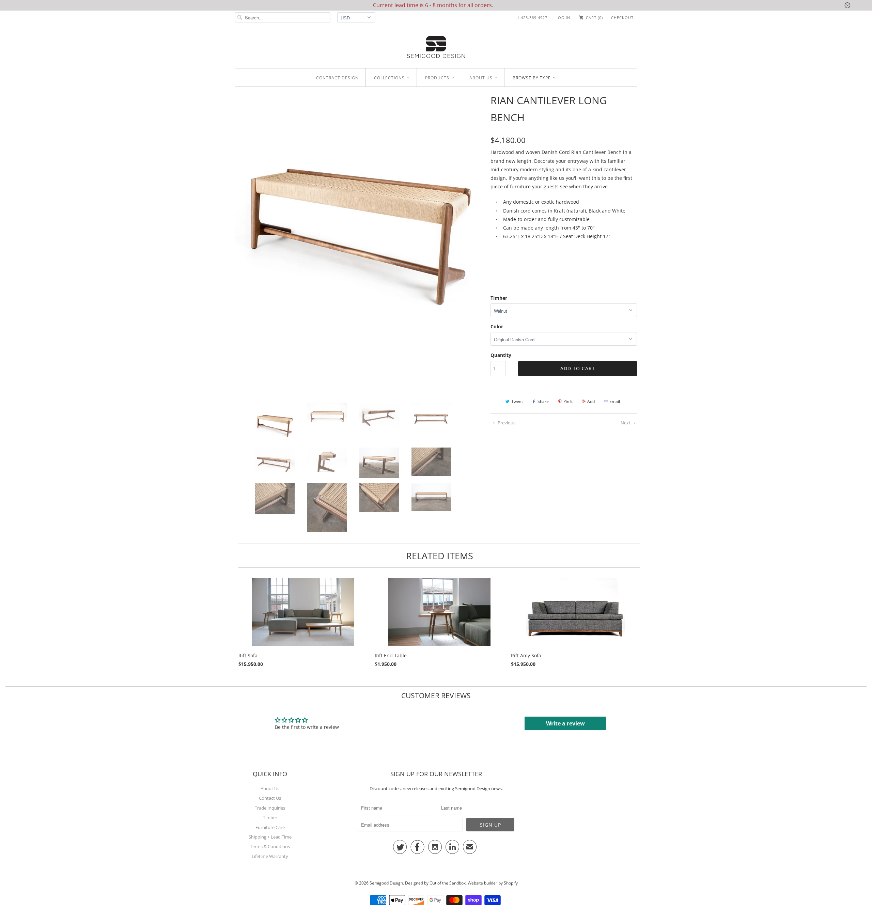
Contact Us (270, 798)
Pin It (568, 401)
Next (626, 423)
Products (437, 78)
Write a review (565, 723)
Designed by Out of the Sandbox (435, 883)
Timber (498, 298)
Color (496, 326)
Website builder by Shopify (493, 883)
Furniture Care (270, 827)
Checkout (622, 17)
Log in (563, 17)
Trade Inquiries (270, 808)
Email (614, 401)
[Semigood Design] (436, 47)
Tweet (517, 401)
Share (543, 401)
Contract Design (337, 78)
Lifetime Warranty (270, 856)
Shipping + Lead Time (270, 837)
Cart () (594, 17)
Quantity (500, 355)
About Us (270, 788)
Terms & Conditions (270, 846)
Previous (506, 423)
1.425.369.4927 (532, 17)
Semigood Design (386, 883)
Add (591, 401)
